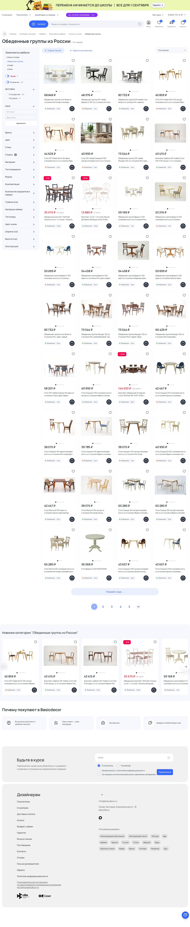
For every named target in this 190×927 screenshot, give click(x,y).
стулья (10, 65)
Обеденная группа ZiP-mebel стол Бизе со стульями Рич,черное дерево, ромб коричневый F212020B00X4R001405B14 (132, 100)
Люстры (155, 836)
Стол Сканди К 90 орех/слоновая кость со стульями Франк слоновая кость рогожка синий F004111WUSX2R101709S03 (96, 452)
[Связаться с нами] (185, 915)
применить (21, 123)
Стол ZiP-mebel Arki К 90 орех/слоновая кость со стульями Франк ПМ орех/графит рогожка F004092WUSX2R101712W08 (59, 159)
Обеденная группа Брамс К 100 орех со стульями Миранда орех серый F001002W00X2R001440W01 (133, 276)
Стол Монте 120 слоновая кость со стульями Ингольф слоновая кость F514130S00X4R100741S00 (59, 570)
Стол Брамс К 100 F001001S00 (94, 569)
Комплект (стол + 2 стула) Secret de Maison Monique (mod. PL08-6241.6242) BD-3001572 (95, 218)
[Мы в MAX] (100, 817)
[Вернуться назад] (4, 34)
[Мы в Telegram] (121, 817)
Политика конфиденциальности (32, 876)
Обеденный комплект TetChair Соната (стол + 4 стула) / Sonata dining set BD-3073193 (58, 218)
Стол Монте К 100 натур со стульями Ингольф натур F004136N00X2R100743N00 (93, 511)
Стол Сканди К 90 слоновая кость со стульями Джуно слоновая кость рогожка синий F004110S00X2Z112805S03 (169, 394)
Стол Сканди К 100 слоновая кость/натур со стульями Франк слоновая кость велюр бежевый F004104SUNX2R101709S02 (96, 394)
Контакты (21, 851)
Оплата (20, 820)
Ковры (121, 848)
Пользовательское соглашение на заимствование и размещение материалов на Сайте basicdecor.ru (39, 885)
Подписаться (165, 772)
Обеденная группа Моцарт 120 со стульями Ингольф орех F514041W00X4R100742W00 (169, 335)
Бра (164, 836)
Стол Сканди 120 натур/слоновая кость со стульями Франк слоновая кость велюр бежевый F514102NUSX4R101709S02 (170, 511)
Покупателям (23, 801)
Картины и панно (107, 848)
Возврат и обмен (25, 826)
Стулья (125, 842)
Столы (136, 842)
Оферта (21, 870)
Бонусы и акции (24, 839)
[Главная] (15, 24)
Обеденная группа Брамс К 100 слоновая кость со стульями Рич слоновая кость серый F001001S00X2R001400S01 (132, 218)
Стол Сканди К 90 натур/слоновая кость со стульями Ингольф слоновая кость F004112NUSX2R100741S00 (133, 452)
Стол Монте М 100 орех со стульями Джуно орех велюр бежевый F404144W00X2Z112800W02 (56, 511)
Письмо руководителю (28, 863)
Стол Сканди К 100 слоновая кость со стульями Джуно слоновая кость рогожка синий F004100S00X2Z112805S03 (170, 570)
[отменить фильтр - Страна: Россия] (45, 50)
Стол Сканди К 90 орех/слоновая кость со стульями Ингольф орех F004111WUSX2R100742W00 (58, 452)
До (8, 117)
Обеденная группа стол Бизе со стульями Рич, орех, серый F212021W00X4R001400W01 (57, 335)
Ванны (131, 848)
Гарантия (21, 832)
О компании (7, 15)
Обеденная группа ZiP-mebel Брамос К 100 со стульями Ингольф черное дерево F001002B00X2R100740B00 (96, 100)
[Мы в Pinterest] (105, 817)
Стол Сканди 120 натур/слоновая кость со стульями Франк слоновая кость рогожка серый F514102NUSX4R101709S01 (133, 511)
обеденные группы (15, 61)
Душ (166, 848)
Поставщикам (23, 845)
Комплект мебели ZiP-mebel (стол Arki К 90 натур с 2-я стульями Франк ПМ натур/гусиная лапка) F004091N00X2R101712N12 (60, 682)
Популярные (163, 50)
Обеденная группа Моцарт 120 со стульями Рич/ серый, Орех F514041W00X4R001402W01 (132, 335)
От (8, 112)
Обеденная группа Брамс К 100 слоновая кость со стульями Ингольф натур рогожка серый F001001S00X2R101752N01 (168, 218)
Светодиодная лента (138, 836)
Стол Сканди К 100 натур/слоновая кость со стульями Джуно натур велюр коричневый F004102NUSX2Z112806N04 (133, 570)
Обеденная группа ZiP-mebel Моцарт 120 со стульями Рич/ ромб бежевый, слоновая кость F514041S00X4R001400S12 (133, 159)
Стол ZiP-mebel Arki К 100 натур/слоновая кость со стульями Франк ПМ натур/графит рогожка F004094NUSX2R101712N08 (19, 682)
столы (9, 69)
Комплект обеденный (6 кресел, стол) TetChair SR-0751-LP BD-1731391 (132, 394)
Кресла (115, 842)
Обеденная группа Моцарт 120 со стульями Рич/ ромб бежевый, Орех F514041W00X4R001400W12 (96, 335)
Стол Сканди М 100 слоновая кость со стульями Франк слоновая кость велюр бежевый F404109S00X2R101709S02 (170, 452)
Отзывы (21, 857)
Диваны (103, 842)
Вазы (157, 842)
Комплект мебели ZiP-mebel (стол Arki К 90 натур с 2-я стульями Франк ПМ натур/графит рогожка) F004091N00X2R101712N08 (169, 159)
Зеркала (146, 842)
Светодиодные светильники (112, 836)
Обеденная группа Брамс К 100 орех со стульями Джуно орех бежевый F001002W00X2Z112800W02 (168, 276)
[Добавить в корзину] (72, 108)
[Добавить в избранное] (73, 60)
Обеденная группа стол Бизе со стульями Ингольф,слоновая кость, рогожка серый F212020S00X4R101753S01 (57, 100)
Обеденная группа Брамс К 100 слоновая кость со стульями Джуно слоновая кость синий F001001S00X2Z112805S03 (57, 276)
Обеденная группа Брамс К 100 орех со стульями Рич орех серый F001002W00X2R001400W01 (95, 276)
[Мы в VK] (111, 817)
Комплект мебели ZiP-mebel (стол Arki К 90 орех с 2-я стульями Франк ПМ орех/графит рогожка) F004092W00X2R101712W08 (100, 682)
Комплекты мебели (18, 52)
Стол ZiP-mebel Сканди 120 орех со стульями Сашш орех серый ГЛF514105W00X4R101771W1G (59, 394)
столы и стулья (12, 57)
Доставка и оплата (26, 814)
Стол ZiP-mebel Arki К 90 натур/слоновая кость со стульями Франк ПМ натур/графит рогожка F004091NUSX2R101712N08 (170, 100)
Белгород (157, 15)
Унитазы (142, 848)
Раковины (155, 848)
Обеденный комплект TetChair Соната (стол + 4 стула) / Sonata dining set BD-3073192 (140, 682)
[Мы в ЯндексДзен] (116, 817)
